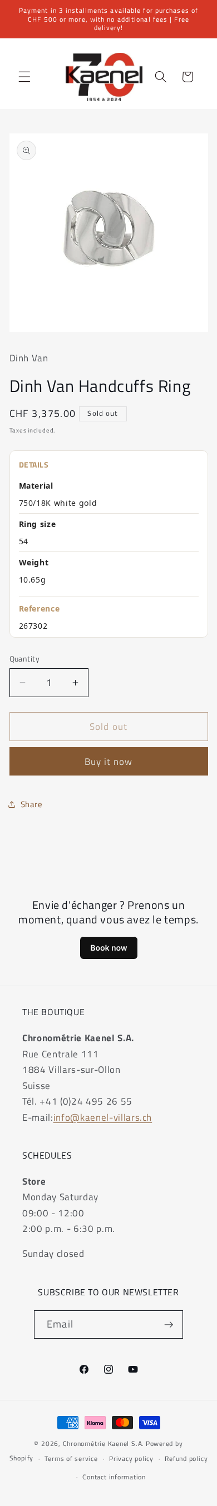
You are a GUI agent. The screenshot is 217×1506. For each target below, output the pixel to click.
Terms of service (71, 1458)
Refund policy (186, 1458)
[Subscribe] (168, 1324)
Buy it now (109, 761)
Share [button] (32, 804)
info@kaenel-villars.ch (102, 1117)
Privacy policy (131, 1458)
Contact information (114, 1477)
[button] (24, 76)
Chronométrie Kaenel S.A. (103, 1443)
